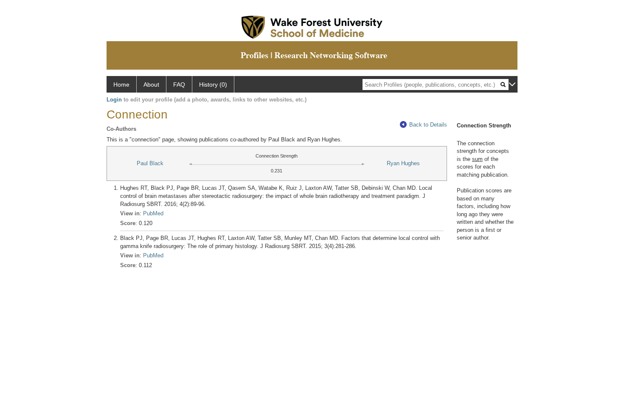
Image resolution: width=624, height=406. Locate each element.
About (151, 84)
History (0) (213, 84)
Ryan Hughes (403, 163)
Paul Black (150, 163)
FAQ (179, 84)
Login (114, 99)
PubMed (153, 213)
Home (121, 84)
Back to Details (428, 124)
